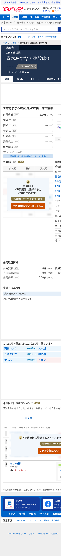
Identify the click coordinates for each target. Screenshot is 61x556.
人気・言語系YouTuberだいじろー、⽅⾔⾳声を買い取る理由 (32, 2)
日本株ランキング (25, 22)
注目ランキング (44, 22)
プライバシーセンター (38, 534)
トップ (6, 17)
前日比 (28, 418)
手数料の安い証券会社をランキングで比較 (28, 156)
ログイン (47, 11)
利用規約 (54, 534)
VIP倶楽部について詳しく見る (28, 205)
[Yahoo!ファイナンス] (21, 7)
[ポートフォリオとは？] (19, 37)
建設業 (17, 52)
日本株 (15, 17)
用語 (16, 114)
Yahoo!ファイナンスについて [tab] (26, 520)
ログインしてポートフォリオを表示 (41, 37)
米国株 (24, 17)
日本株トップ (7, 22)
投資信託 (46, 17)
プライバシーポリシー (16, 534)
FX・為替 (34, 17)
